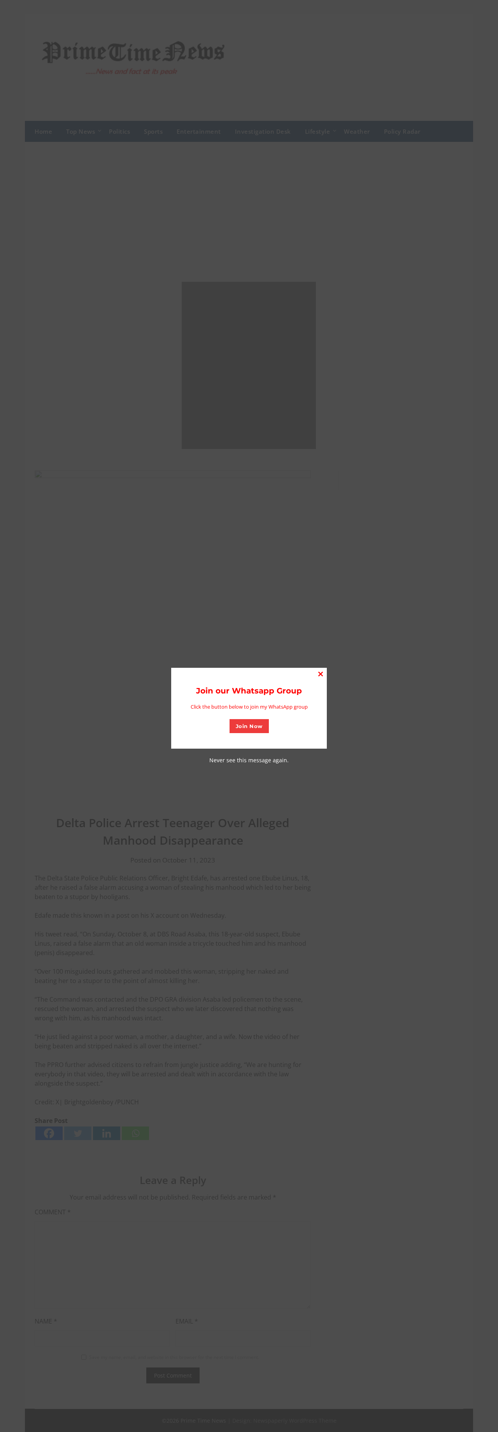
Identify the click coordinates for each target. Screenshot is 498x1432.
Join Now (249, 726)
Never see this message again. (249, 760)
